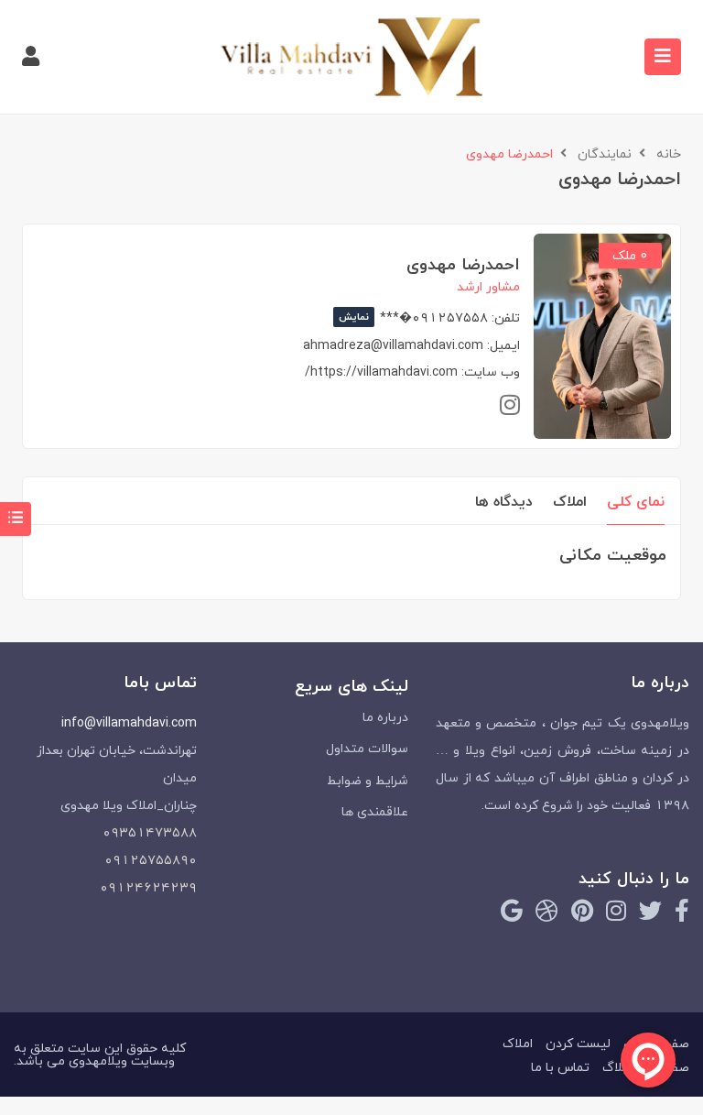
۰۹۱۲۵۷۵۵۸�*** (413, 317)
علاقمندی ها (374, 811)
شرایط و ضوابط (367, 780)
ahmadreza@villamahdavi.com (393, 344)
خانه (668, 154)
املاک (570, 501)
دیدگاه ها (504, 501)
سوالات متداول (367, 748)
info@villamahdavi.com (129, 722)
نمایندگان (605, 154)
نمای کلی (636, 501)
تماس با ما (560, 1066)
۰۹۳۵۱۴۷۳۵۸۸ (150, 832)
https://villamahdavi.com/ (381, 371)
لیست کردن (578, 1043)
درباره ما (385, 716)
